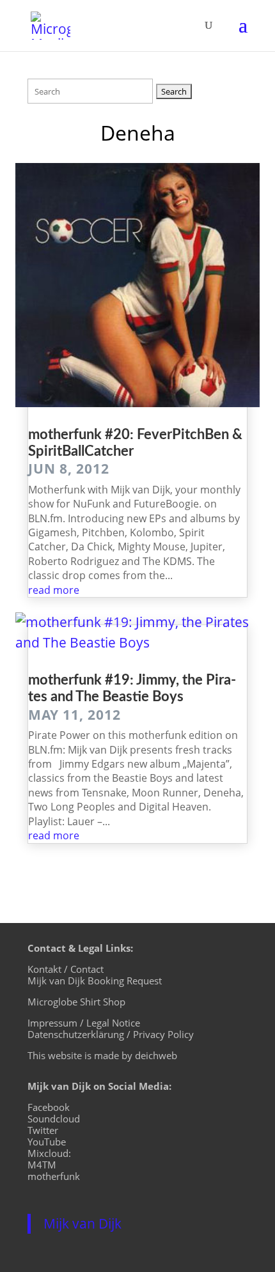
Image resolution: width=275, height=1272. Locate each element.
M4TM (42, 1164)
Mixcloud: (49, 1153)
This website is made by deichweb (102, 1055)
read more (53, 590)
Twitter (43, 1130)
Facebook (49, 1107)
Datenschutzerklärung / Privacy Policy (111, 1034)
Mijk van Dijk (82, 1223)
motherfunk (54, 1176)
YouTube (47, 1141)
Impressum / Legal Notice (84, 1022)
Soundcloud (54, 1118)
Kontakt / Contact (66, 969)
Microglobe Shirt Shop (76, 1001)
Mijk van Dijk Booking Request (95, 980)
